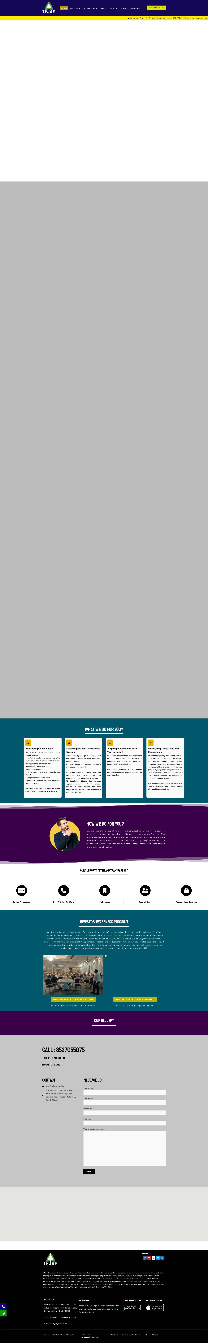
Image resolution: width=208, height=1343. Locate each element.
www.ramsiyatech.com (90, 1337)
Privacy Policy (135, 1334)
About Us (73, 8)
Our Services (89, 8)
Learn (102, 8)
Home (64, 8)
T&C (146, 1334)
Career (123, 8)
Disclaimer (114, 1334)
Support (114, 8)
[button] (156, 8)
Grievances (134, 8)
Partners (155, 1334)
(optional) (94, 1129)
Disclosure (124, 1334)
